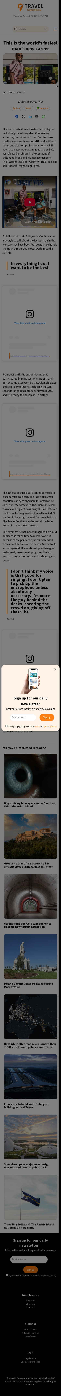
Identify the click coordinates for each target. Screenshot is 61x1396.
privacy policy (50, 726)
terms (37, 726)
